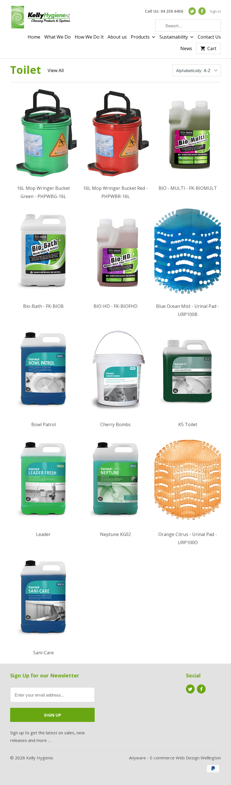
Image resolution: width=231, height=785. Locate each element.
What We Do (57, 37)
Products (141, 37)
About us (117, 37)
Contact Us (209, 37)
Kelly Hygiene (39, 757)
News (186, 49)
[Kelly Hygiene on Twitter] (192, 11)
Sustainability (174, 37)
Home (34, 37)
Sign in (215, 11)
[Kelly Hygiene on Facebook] (202, 11)
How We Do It (89, 37)
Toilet (25, 69)
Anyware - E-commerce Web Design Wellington (175, 757)
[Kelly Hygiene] (41, 18)
